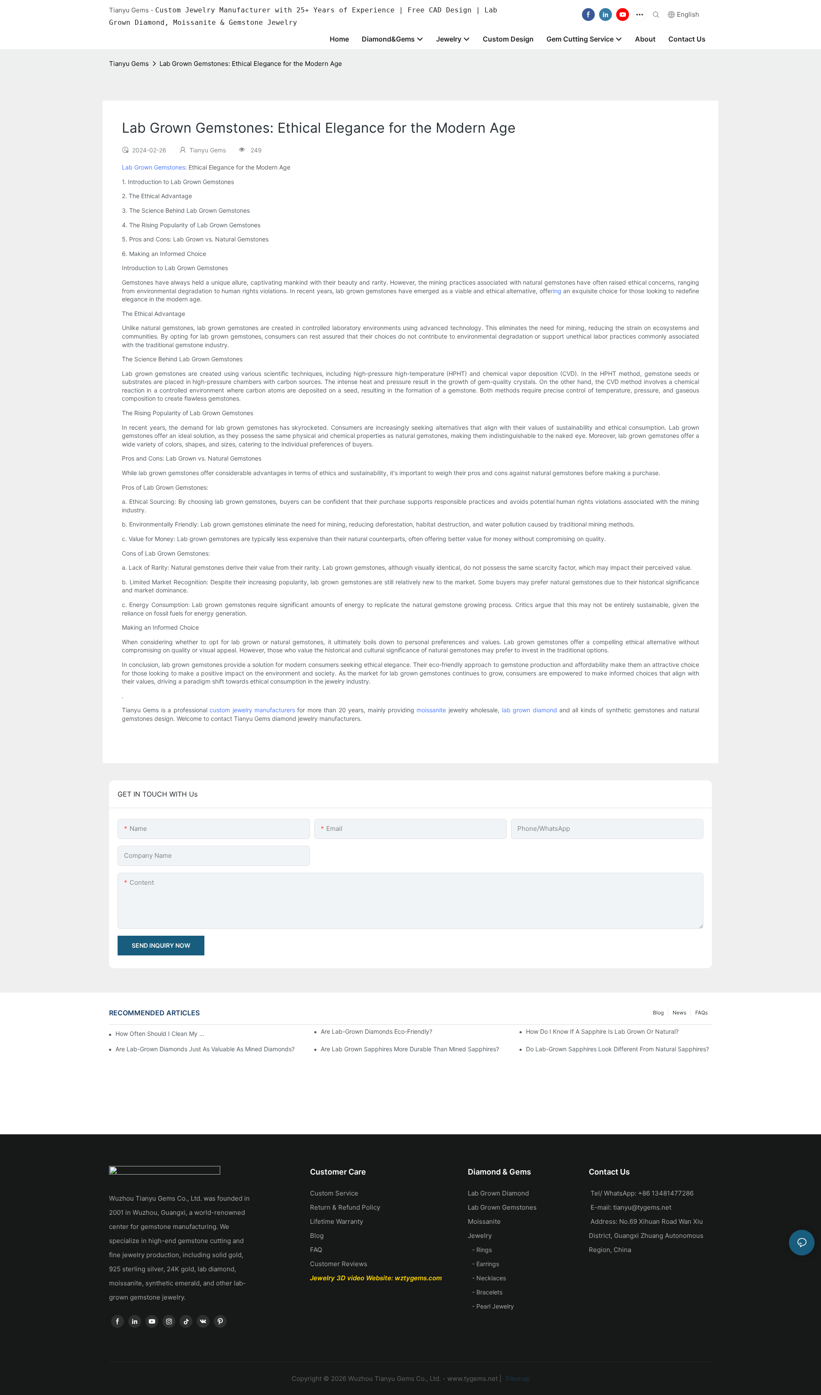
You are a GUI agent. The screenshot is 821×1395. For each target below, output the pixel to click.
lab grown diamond (529, 710)
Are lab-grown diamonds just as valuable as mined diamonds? (205, 1049)
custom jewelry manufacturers (252, 710)
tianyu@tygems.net (642, 1207)
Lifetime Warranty (336, 1221)
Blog (658, 1012)
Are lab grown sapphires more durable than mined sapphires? (410, 1049)
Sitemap (516, 1378)
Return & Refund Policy (345, 1207)
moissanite (431, 710)
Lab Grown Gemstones (153, 167)
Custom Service (334, 1193)
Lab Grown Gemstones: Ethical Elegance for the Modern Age (250, 63)
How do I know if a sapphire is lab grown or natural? (602, 1031)
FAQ (316, 1250)
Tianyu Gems (129, 63)
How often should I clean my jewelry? (160, 1033)
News (679, 1012)
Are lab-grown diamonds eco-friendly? (376, 1031)
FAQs (701, 1012)
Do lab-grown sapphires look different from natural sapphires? (617, 1049)
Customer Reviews (338, 1264)
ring (556, 290)
